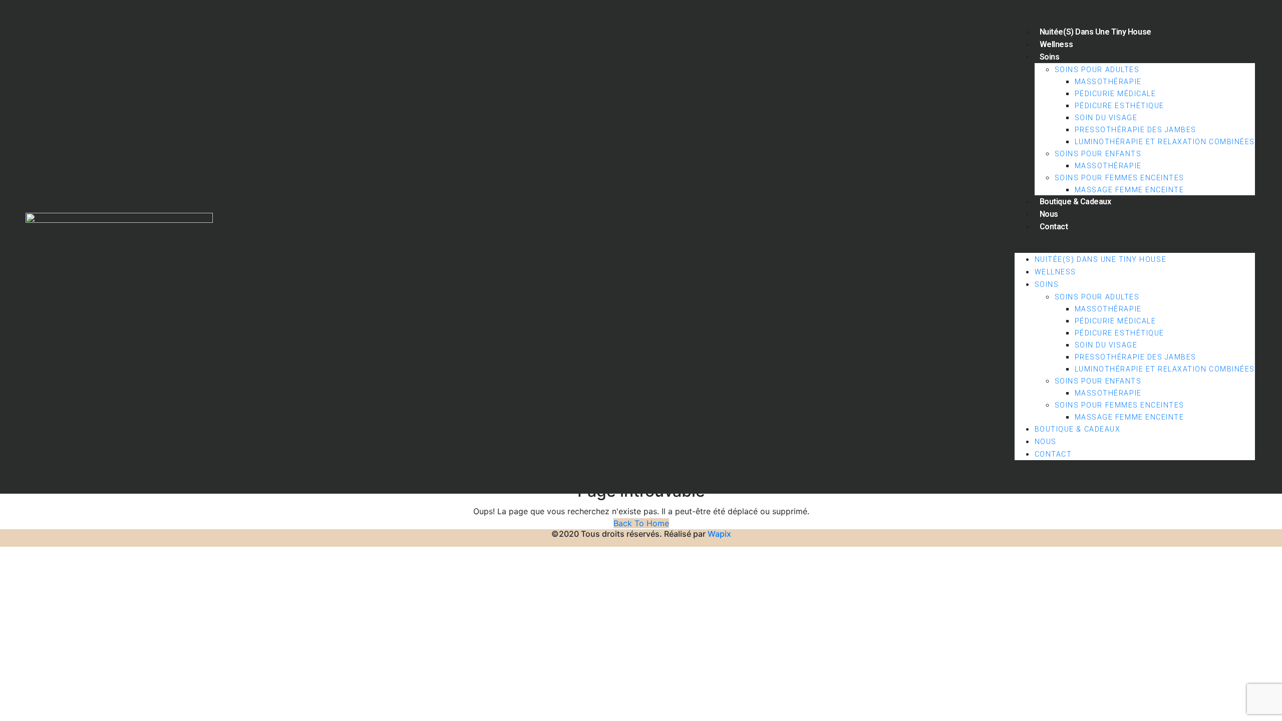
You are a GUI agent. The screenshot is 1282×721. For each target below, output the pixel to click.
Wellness (1056, 44)
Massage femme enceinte (1129, 190)
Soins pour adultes (1097, 70)
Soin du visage (1106, 118)
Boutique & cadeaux (1075, 201)
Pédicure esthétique (1119, 106)
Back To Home (641, 523)
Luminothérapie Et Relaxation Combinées (1165, 142)
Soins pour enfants (1098, 154)
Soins (1050, 57)
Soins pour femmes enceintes (1119, 178)
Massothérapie (1108, 82)
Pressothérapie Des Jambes (1135, 130)
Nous (1049, 214)
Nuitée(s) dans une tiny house (1095, 32)
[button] (1135, 247)
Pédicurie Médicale (1115, 94)
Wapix (719, 534)
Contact (1054, 226)
